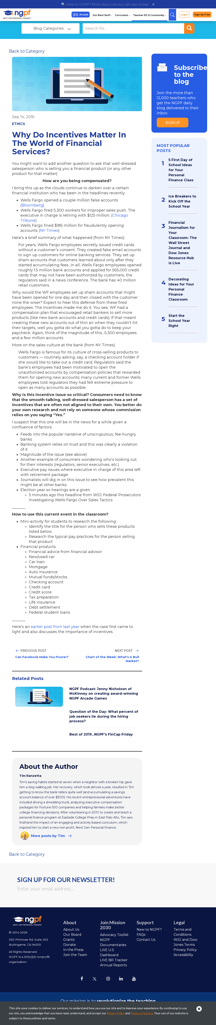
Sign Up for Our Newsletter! (66, 879)
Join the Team (75, 955)
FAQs (141, 935)
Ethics (18, 124)
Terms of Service (142, 1013)
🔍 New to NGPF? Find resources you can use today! (105, 4)
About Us (71, 930)
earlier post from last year (54, 626)
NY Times (49, 230)
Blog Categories (49, 28)
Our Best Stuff (102, 15)
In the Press (73, 950)
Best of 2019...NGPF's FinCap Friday (101, 734)
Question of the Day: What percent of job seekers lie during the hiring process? (103, 716)
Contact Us (146, 940)
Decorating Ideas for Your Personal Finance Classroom (181, 289)
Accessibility (183, 955)
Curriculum (122, 15)
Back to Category (27, 51)
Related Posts (27, 678)
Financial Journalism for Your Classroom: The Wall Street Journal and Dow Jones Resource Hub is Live (183, 243)
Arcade (83, 14)
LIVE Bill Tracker (114, 960)
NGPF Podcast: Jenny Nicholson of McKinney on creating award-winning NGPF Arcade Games (103, 693)
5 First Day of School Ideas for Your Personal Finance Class (181, 170)
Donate (69, 945)
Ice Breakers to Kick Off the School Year (182, 201)
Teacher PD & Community (149, 15)
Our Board (72, 935)
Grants (68, 940)
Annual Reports (113, 965)
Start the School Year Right (179, 321)
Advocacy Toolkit (114, 935)
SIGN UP (172, 122)
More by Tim (48, 836)
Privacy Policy (185, 950)
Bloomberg (32, 205)
